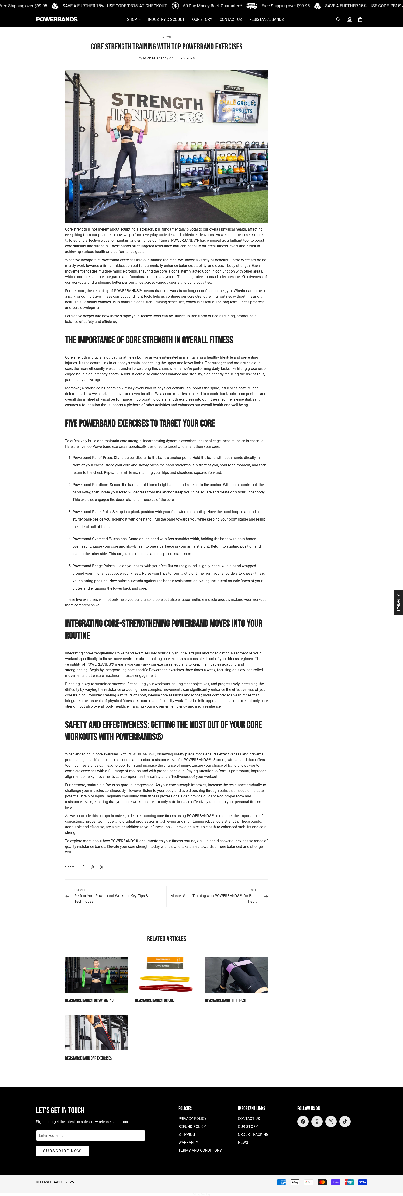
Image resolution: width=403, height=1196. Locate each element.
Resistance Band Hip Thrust (226, 1000)
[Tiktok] (345, 1121)
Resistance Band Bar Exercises (88, 1058)
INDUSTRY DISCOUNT (166, 19)
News (166, 37)
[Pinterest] (92, 867)
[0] (360, 19)
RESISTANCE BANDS (266, 19)
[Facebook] (83, 867)
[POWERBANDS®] (57, 19)
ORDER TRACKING (253, 1134)
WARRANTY (188, 1142)
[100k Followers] (317, 1121)
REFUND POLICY (192, 1126)
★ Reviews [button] (398, 602)
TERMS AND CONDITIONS (200, 1150)
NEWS (243, 1142)
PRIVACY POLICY (192, 1118)
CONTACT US (231, 19)
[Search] (338, 19)
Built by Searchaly (201, 1194)
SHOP (132, 19)
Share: (70, 867)
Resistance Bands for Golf (155, 1000)
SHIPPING (186, 1134)
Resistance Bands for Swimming (89, 1000)
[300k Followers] (303, 1121)
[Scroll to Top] (394, 1170)
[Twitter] (101, 867)
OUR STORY (202, 19)
